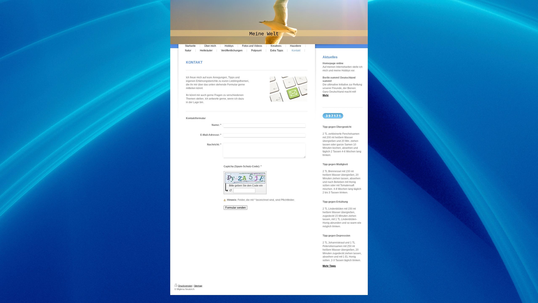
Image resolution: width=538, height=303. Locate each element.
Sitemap (198, 285)
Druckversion (185, 285)
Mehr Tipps (329, 265)
